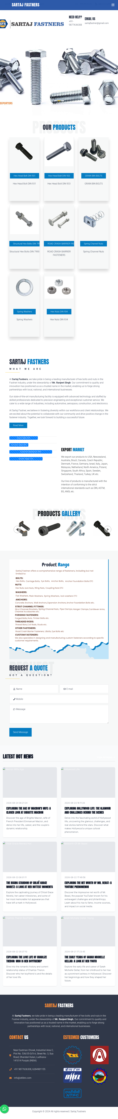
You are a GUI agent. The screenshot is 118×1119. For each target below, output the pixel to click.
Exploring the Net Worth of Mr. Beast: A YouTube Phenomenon (88, 885)
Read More (18, 425)
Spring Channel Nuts (93, 243)
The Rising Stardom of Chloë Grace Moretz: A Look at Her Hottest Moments (29, 885)
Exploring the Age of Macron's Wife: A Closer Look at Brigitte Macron (28, 810)
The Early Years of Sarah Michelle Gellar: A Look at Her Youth (85, 959)
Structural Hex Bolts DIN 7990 (27, 243)
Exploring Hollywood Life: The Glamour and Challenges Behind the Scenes (88, 810)
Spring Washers (24, 311)
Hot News (48, 803)
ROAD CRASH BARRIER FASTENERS (65, 243)
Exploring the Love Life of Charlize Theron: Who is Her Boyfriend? (26, 959)
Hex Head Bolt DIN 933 (59, 175)
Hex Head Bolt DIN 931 (24, 175)
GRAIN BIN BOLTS (93, 175)
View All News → (106, 757)
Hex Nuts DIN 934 (59, 311)
